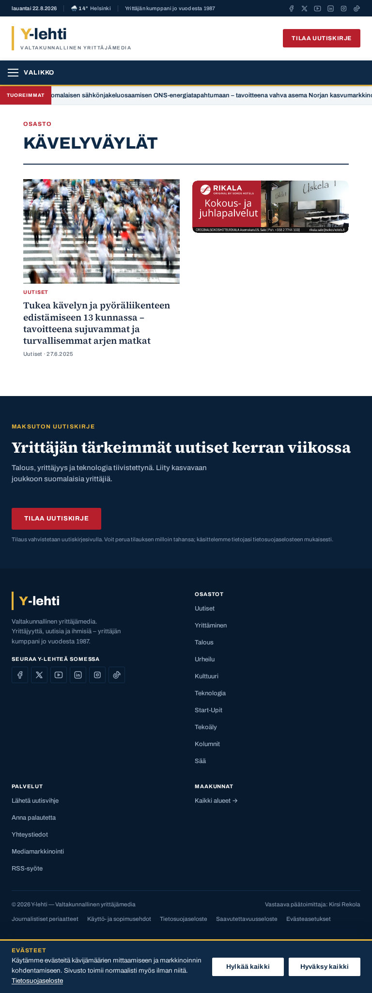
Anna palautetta (34, 817)
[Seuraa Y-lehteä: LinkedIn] (330, 8)
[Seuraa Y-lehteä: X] (304, 8)
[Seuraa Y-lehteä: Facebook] (291, 8)
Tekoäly (206, 727)
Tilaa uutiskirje (322, 38)
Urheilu (205, 659)
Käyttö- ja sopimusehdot (119, 919)
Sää (200, 761)
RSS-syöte (27, 868)
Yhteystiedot (30, 834)
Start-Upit (208, 710)
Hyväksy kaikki (324, 966)
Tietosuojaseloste (183, 919)
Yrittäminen (211, 625)
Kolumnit (207, 744)
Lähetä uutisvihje (35, 800)
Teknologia (210, 693)
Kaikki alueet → (216, 800)
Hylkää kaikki (248, 966)
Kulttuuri (206, 676)
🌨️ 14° (91, 8)
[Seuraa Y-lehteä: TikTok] (356, 8)
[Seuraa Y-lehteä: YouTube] (317, 8)
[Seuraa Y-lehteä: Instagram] (343, 8)
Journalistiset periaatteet (45, 919)
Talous (204, 642)
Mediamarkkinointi (38, 851)
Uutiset (205, 608)
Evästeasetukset (308, 919)
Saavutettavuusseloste (247, 919)
